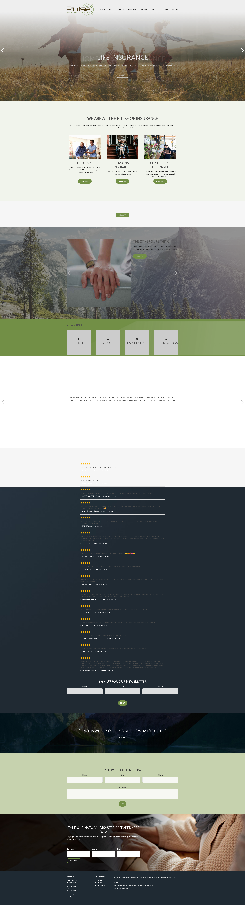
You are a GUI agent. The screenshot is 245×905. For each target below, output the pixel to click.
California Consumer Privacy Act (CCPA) (160, 878)
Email (122, 686)
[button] (102, 9)
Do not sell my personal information (148, 879)
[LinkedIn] (74, 897)
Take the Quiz (74, 861)
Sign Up (122, 703)
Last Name (95, 849)
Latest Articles (100, 880)
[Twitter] (71, 897)
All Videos (98, 883)
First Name (70, 849)
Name (84, 686)
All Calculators (100, 885)
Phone (160, 686)
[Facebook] (68, 897)
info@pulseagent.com (73, 894)
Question (122, 787)
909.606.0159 (73, 880)
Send (122, 804)
